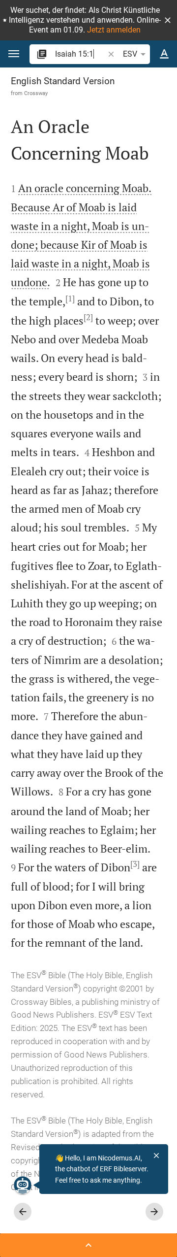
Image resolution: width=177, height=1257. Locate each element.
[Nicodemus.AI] (22, 1185)
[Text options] (164, 54)
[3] (135, 864)
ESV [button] (130, 54)
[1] (70, 298)
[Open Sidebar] (88, 1245)
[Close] (156, 1155)
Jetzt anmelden (114, 29)
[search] (80, 54)
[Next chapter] (154, 1212)
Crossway (36, 93)
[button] (168, 20)
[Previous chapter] (22, 1212)
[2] (88, 317)
